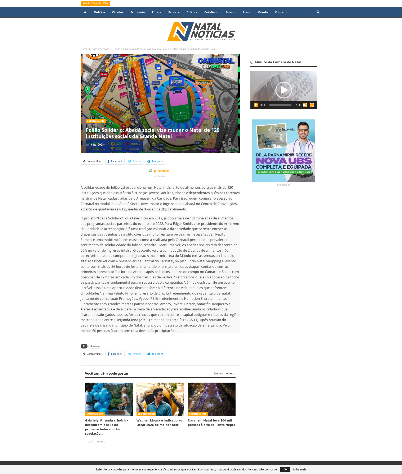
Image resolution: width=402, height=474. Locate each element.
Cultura (192, 12)
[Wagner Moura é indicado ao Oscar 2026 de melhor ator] (160, 399)
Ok (285, 469)
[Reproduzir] (256, 105)
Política (99, 12)
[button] (283, 90)
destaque (95, 346)
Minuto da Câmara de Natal (277, 62)
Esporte (173, 12)
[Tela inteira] (312, 105)
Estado (230, 12)
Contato (281, 12)
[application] (283, 90)
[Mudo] (305, 105)
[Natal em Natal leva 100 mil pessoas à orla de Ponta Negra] (212, 399)
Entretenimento (95, 120)
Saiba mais (299, 469)
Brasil (246, 12)
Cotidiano (211, 12)
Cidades (117, 12)
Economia (137, 12)
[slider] (280, 105)
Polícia (156, 12)
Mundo (263, 12)
